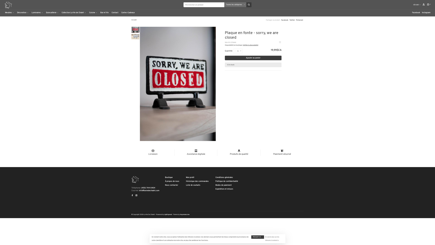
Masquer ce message (257, 237)
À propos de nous (172, 181)
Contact (115, 13)
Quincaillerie (51, 13)
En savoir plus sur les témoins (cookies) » (272, 238)
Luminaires (36, 13)
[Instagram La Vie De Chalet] (136, 196)
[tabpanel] (178, 84)
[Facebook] (132, 196)
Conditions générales (224, 177)
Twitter (292, 20)
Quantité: (229, 51)
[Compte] (424, 5)
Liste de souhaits (193, 185)
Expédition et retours (224, 189)
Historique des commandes (197, 181)
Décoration (21, 13)
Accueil (134, 20)
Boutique (169, 177)
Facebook (416, 13)
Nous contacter (171, 185)
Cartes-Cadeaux (128, 13)
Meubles (8, 13)
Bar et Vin (104, 13)
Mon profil (190, 177)
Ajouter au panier (253, 58)
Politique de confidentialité (226, 181)
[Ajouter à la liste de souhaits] (280, 43)
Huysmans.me (185, 215)
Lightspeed (168, 215)
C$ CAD (416, 5)
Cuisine (92, 13)
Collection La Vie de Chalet (73, 13)
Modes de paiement (223, 185)
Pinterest (299, 20)
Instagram (426, 13)
